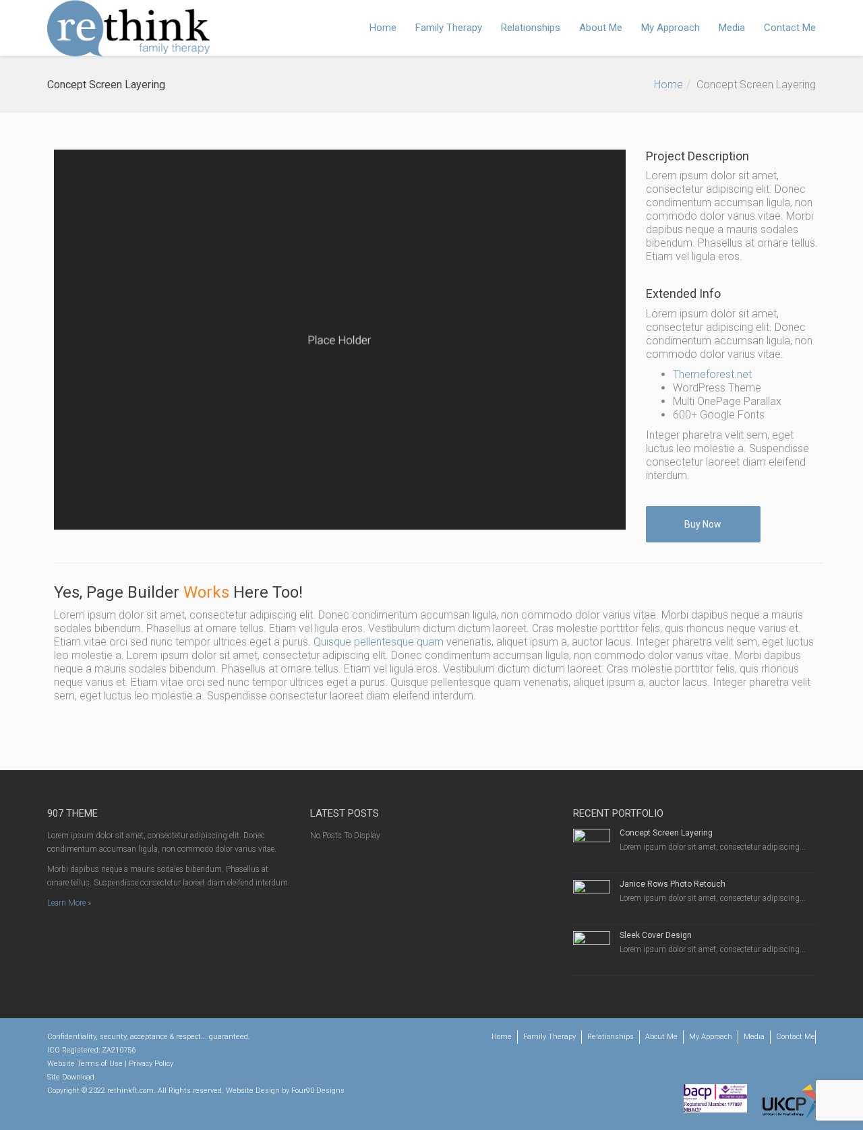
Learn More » (69, 903)
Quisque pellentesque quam (379, 641)
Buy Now (702, 524)
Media (732, 28)
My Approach (670, 28)
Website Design (253, 1090)
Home (382, 28)
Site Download (70, 1077)
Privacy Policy (151, 1063)
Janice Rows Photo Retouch (672, 884)
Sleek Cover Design (656, 935)
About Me (600, 28)
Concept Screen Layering (666, 833)
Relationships (530, 28)
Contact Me (790, 28)
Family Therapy (448, 28)
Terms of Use (100, 1063)
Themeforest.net (712, 374)
